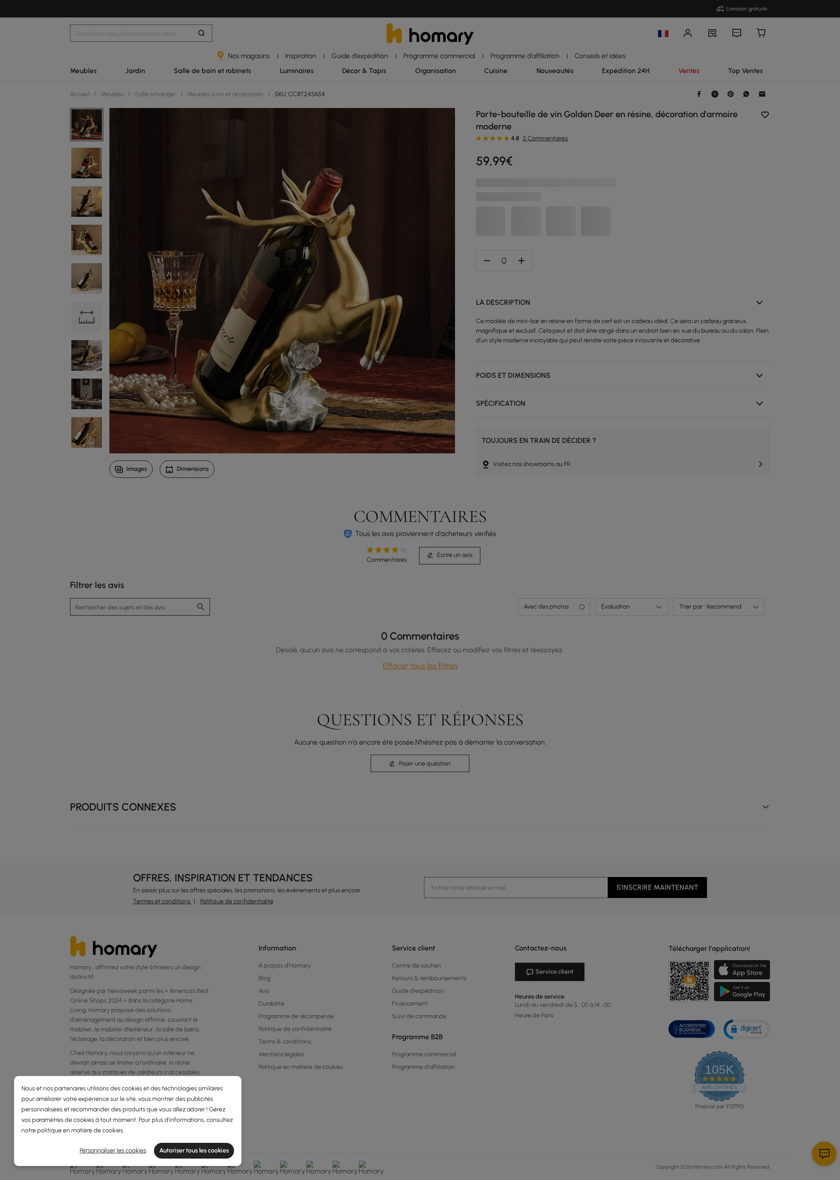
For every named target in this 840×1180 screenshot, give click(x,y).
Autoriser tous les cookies (194, 1150)
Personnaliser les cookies (113, 1150)
